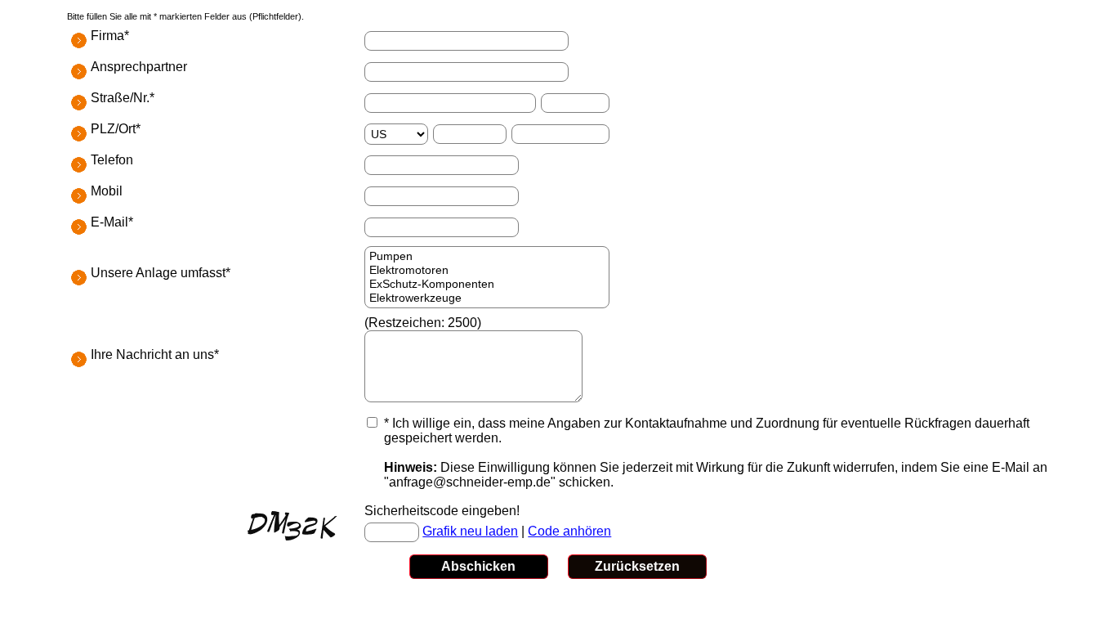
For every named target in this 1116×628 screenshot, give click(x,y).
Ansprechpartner (139, 67)
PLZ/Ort (113, 129)
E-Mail (109, 222)
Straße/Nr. (120, 98)
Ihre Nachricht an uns (152, 354)
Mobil (107, 191)
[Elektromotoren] (487, 270)
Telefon (112, 160)
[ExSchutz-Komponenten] (487, 284)
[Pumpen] (487, 256)
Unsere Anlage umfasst (158, 273)
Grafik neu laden (470, 531)
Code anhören (569, 531)
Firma (107, 36)
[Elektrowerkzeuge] (487, 298)
